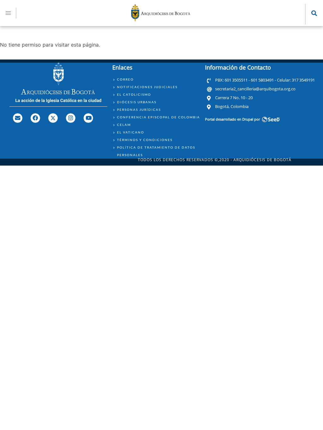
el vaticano (130, 132)
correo (125, 79)
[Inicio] (161, 19)
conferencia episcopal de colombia (158, 117)
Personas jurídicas (139, 109)
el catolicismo (134, 94)
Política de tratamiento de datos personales (156, 151)
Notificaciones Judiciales (147, 87)
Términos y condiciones (145, 140)
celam (124, 125)
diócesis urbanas (136, 102)
